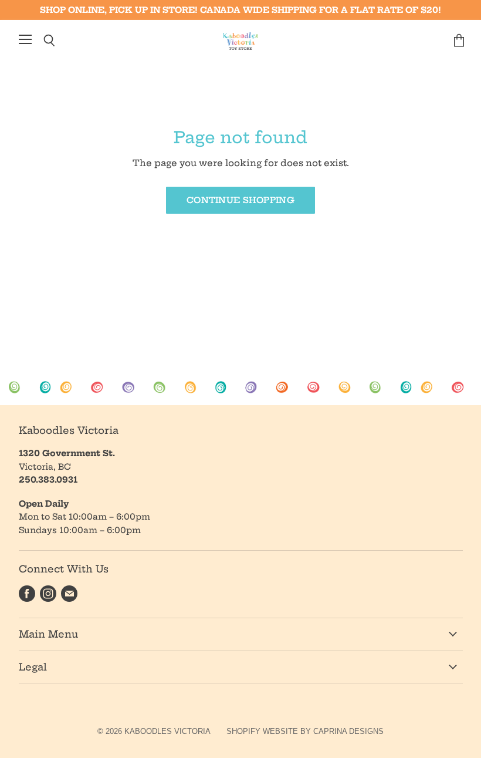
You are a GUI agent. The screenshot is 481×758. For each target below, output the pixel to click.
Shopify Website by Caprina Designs (305, 731)
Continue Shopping (240, 200)
